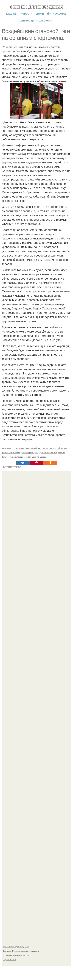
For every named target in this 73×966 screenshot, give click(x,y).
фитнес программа (48, 452)
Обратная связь (9, 959)
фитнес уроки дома (29, 452)
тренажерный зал (33, 448)
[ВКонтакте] (22, 463)
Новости (26, 13)
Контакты (7, 951)
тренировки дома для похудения (31, 456)
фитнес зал (47, 448)
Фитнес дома (56, 13)
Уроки (40, 13)
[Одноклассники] (50, 463)
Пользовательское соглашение (25, 951)
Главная (11, 13)
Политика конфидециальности (16, 955)
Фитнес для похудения (36, 7)
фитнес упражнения (11, 452)
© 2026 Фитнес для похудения (16, 946)
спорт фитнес (18, 448)
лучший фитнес (60, 448)
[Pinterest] (36, 463)
